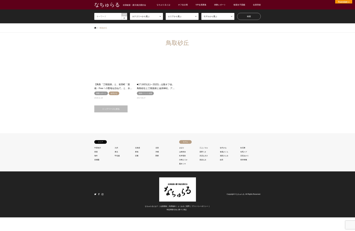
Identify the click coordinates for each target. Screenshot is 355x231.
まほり (181, 148)
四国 (96, 152)
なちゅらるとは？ (151, 206)
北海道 (137, 148)
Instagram (102, 194)
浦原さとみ (224, 156)
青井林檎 (243, 160)
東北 (116, 152)
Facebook (99, 194)
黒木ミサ (182, 164)
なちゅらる (240, 194)
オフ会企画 (183, 5)
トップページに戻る (111, 109)
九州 (116, 148)
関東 (157, 156)
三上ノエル (204, 148)
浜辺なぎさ (204, 156)
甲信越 (117, 156)
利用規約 (172, 206)
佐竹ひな (223, 148)
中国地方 (97, 148)
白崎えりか (183, 160)
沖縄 (157, 152)
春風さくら (224, 152)
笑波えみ (203, 160)
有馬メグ (243, 152)
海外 (96, 156)
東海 (136, 152)
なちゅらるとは (163, 5)
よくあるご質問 (183, 206)
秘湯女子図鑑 (239, 5)
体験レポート (220, 5)
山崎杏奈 (182, 152)
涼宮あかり (244, 156)
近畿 (136, 156)
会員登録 (257, 5)
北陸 (157, 148)
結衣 (221, 160)
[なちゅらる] (177, 200)
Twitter (95, 194)
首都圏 (96, 160)
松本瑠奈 (182, 156)
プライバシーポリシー (200, 206)
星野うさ (203, 152)
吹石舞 (242, 148)
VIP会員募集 (201, 5)
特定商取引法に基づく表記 (177, 210)
